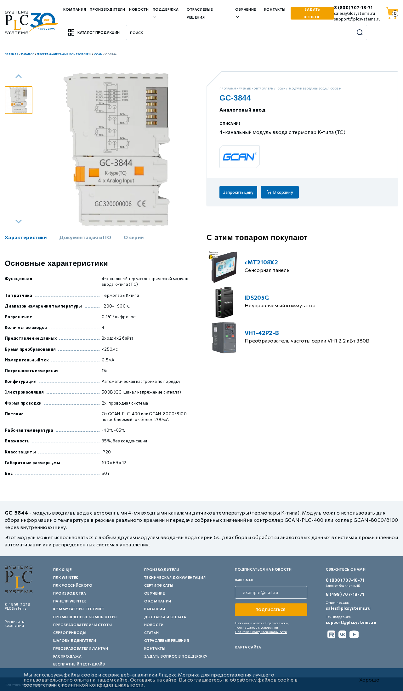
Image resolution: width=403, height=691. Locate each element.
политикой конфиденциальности (103, 685)
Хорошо (369, 679)
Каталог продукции (98, 32)
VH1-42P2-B (262, 332)
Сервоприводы (70, 633)
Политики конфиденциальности (261, 632)
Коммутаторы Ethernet (79, 609)
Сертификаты (158, 585)
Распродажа (67, 656)
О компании (158, 601)
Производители (107, 9)
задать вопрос (312, 13)
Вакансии (154, 609)
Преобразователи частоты (82, 625)
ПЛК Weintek (65, 577)
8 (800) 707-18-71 (353, 7)
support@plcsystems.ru (357, 18)
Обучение (154, 593)
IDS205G (257, 297)
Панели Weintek (69, 601)
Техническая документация (175, 577)
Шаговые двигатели (74, 640)
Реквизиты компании (15, 623)
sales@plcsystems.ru (354, 13)
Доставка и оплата (165, 617)
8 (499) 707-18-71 (345, 594)
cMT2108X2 (261, 262)
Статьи (151, 633)
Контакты (275, 9)
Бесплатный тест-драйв (79, 664)
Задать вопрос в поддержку (176, 656)
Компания (74, 9)
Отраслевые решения (166, 640)
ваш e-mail (244, 580)
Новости (139, 9)
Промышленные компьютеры (85, 617)
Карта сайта (248, 647)
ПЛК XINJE (62, 569)
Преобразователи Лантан (80, 648)
